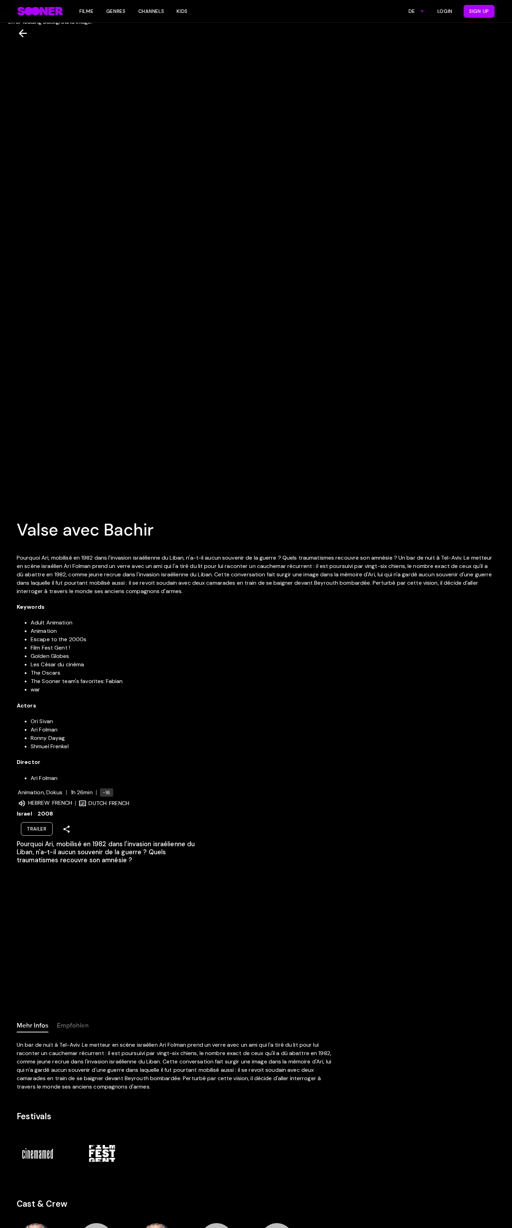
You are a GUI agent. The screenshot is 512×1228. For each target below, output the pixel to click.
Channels (151, 11)
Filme (86, 11)
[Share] (66, 829)
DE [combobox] (412, 11)
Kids (182, 11)
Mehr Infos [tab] (32, 1025)
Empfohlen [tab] (73, 1025)
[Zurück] (20, 33)
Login (445, 11)
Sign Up (479, 11)
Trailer (37, 829)
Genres (116, 11)
